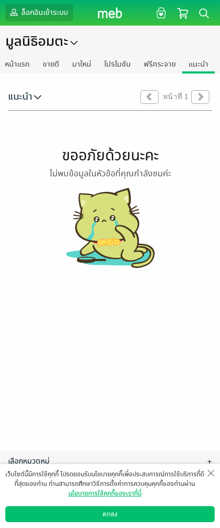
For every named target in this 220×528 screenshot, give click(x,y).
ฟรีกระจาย (160, 64)
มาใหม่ (81, 64)
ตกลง (110, 514)
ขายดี (51, 64)
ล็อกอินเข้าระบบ (44, 12)
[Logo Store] (110, 12)
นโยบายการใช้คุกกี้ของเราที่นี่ (105, 493)
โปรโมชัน (117, 64)
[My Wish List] (160, 12)
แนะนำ (198, 64)
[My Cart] (183, 12)
